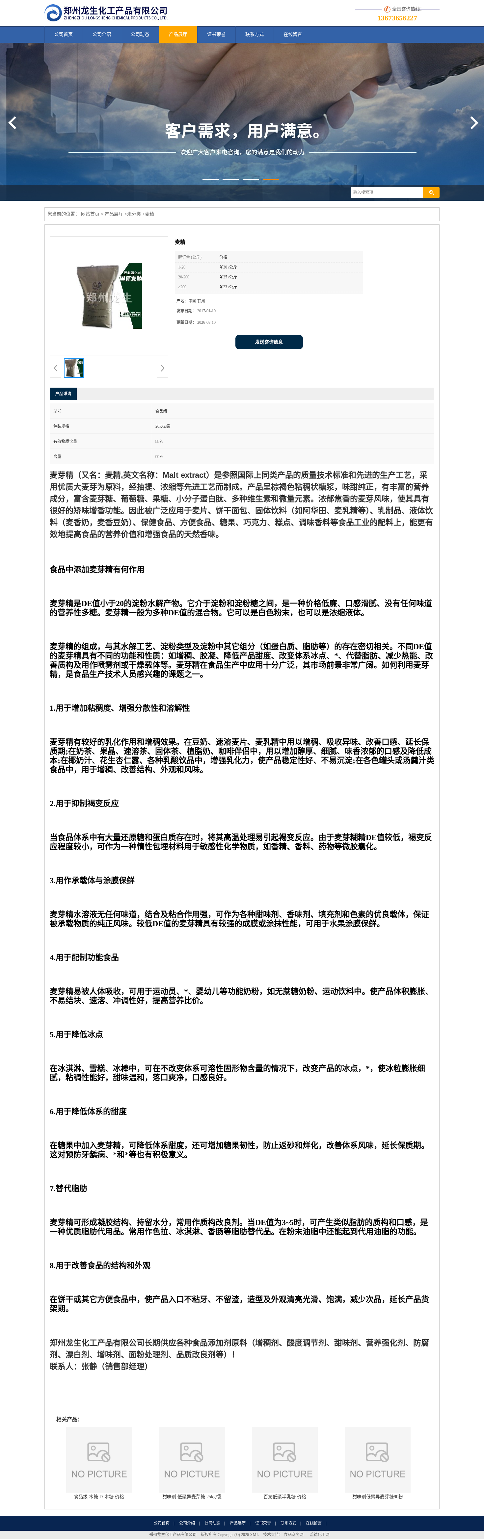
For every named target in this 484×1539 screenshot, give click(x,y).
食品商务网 (294, 1534)
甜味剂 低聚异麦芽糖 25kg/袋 (192, 1496)
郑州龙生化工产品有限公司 (173, 1534)
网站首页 (90, 214)
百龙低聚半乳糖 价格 (284, 1496)
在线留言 (292, 34)
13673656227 (397, 18)
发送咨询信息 (269, 342)
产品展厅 (178, 34)
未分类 (134, 214)
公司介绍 (102, 34)
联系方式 (254, 34)
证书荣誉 (216, 34)
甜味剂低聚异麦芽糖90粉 (377, 1496)
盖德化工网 (320, 1534)
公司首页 (63, 34)
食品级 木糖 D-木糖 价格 (99, 1496)
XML (254, 1534)
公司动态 (140, 34)
